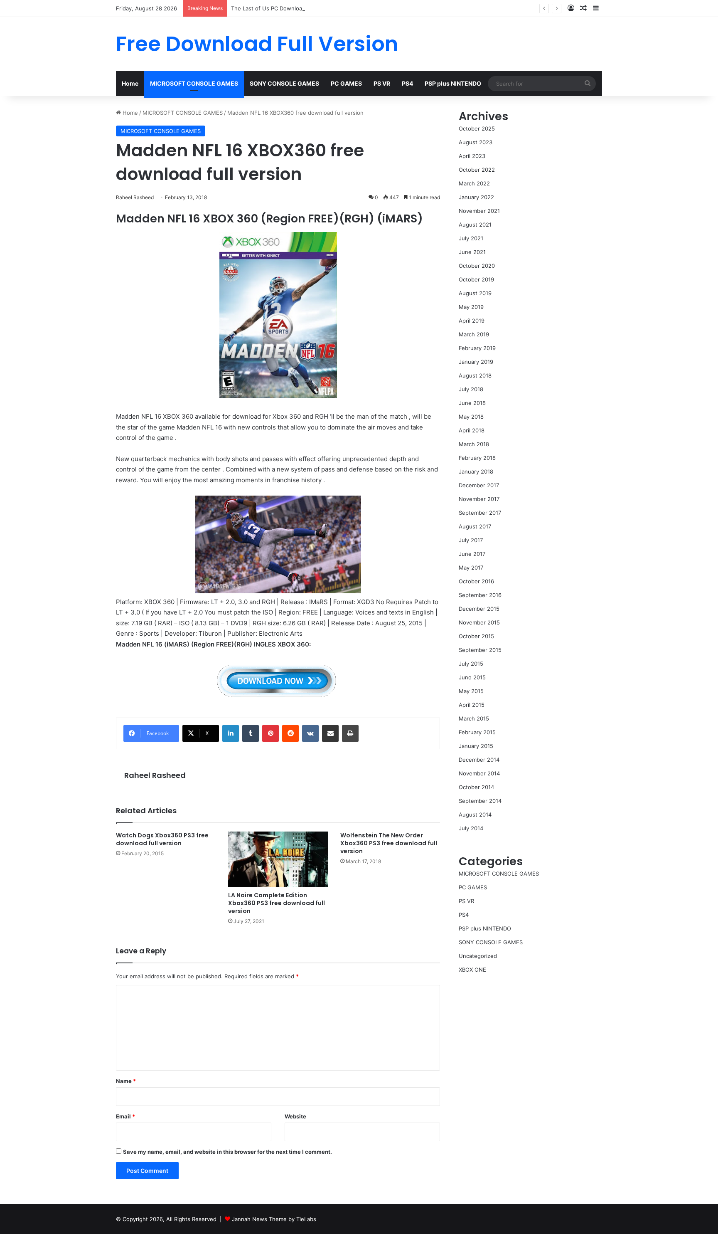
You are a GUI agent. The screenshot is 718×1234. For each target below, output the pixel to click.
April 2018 (471, 430)
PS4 (407, 83)
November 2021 (479, 210)
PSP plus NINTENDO (453, 83)
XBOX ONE (472, 969)
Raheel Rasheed (155, 775)
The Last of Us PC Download (268, 8)
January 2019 (476, 361)
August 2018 (475, 375)
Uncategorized (478, 956)
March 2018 (474, 444)
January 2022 (476, 197)
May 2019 (471, 307)
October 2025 (477, 128)
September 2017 (480, 512)
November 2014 (479, 773)
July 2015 (471, 663)
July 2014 (471, 828)
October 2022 (477, 169)
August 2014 (475, 814)
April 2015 (471, 704)
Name (126, 1081)
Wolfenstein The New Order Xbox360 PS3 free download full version (388, 843)
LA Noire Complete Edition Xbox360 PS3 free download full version (276, 903)
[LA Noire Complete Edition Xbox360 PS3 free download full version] (278, 859)
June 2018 (472, 403)
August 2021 (475, 224)
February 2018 (477, 457)
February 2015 (477, 732)
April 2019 (471, 320)
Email (125, 1116)
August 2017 (475, 526)
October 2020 (477, 265)
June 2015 (472, 677)
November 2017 (479, 499)
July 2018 (471, 389)
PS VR (382, 83)
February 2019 (477, 348)
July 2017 (471, 540)
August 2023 (475, 142)
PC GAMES (346, 83)
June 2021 (472, 252)
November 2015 (479, 622)
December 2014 (479, 759)
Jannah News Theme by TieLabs (274, 1219)
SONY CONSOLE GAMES (284, 83)
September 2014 (480, 800)
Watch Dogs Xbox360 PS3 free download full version (162, 839)
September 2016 (480, 595)
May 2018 (471, 416)
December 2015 (479, 608)
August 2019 (475, 293)
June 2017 (472, 553)
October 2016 (476, 581)
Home (130, 83)
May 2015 (471, 691)
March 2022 (474, 183)
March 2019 (474, 334)
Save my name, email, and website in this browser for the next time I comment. (227, 1151)
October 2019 (476, 279)
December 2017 (479, 485)
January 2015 (476, 746)
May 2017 (471, 567)
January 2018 (476, 471)
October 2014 (476, 787)
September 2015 (480, 650)
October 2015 (476, 636)
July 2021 (471, 238)
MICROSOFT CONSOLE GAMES (194, 83)
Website (295, 1116)
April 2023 (472, 156)
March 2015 (474, 718)
